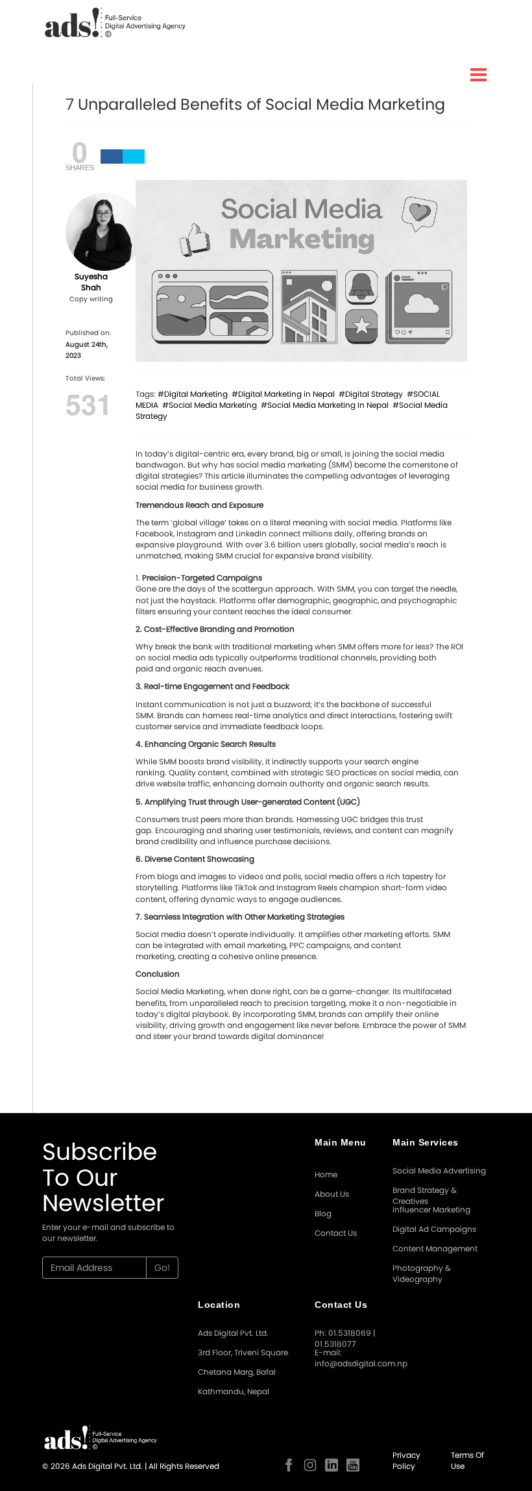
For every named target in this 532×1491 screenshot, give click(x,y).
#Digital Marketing (195, 393)
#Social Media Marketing (211, 404)
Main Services (426, 1142)
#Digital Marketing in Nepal (285, 393)
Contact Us (336, 1232)
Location (219, 1304)
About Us (332, 1193)
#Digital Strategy (373, 393)
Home (326, 1174)
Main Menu (341, 1142)
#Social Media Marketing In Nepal (327, 404)
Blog (323, 1213)
